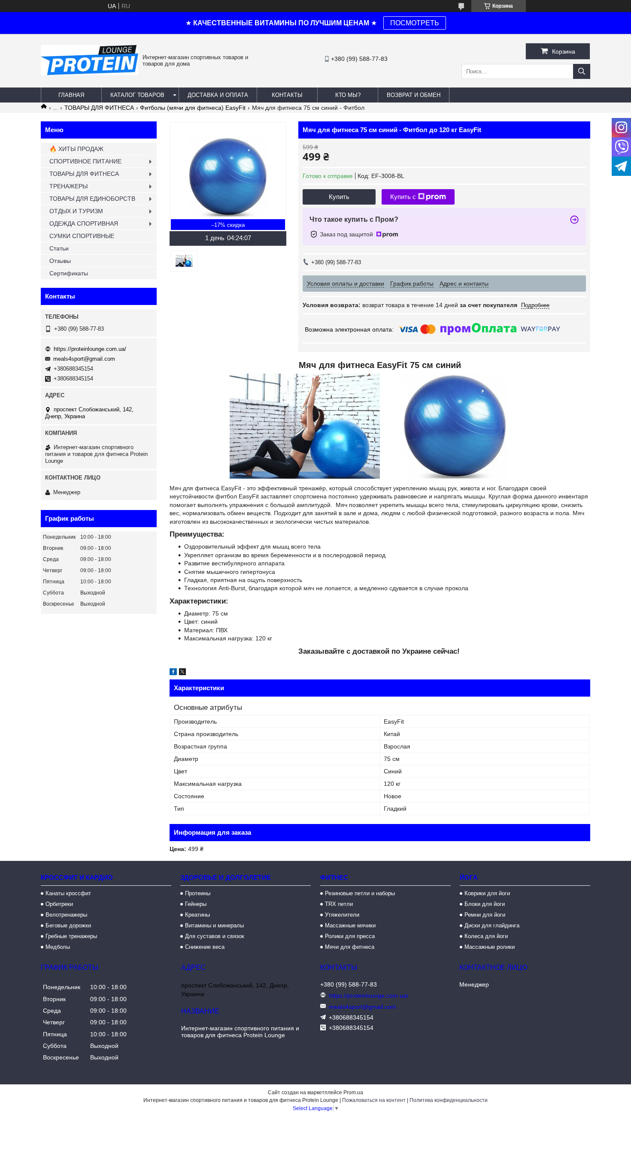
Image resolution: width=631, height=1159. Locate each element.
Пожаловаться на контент (374, 1100)
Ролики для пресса (350, 936)
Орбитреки (59, 904)
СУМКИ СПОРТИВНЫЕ (81, 235)
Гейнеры (195, 904)
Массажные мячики (350, 925)
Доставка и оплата (218, 95)
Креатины (197, 915)
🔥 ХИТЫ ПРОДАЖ (76, 148)
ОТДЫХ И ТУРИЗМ (76, 211)
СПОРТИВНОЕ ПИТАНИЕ (85, 161)
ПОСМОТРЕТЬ (414, 23)
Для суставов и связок (214, 936)
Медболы (58, 947)
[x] (182, 673)
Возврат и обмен (413, 95)
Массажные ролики (489, 947)
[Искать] (581, 71)
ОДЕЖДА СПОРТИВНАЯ (83, 223)
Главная (71, 95)
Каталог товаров (137, 95)
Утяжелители (342, 915)
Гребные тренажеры (71, 936)
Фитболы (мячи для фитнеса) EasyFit (193, 107)
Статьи (59, 248)
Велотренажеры (66, 915)
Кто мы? (348, 95)
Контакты (287, 95)
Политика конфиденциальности (449, 1100)
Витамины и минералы (214, 925)
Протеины (197, 893)
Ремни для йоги (484, 915)
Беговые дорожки (68, 925)
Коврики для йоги (487, 893)
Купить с (403, 196)
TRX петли (339, 904)
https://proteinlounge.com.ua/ (90, 349)
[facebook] (173, 673)
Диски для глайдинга (491, 925)
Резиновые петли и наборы (360, 893)
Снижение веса (204, 947)
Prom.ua (353, 1093)
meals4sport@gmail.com (84, 359)
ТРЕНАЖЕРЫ (68, 186)
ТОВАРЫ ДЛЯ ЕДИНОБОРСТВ (92, 198)
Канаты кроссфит (68, 893)
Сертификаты (68, 273)
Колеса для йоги (486, 936)
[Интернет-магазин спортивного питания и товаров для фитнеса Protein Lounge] (89, 72)
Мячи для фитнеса (349, 947)
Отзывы (60, 260)
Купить (339, 196)
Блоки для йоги (484, 904)
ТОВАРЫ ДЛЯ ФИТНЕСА (99, 107)
